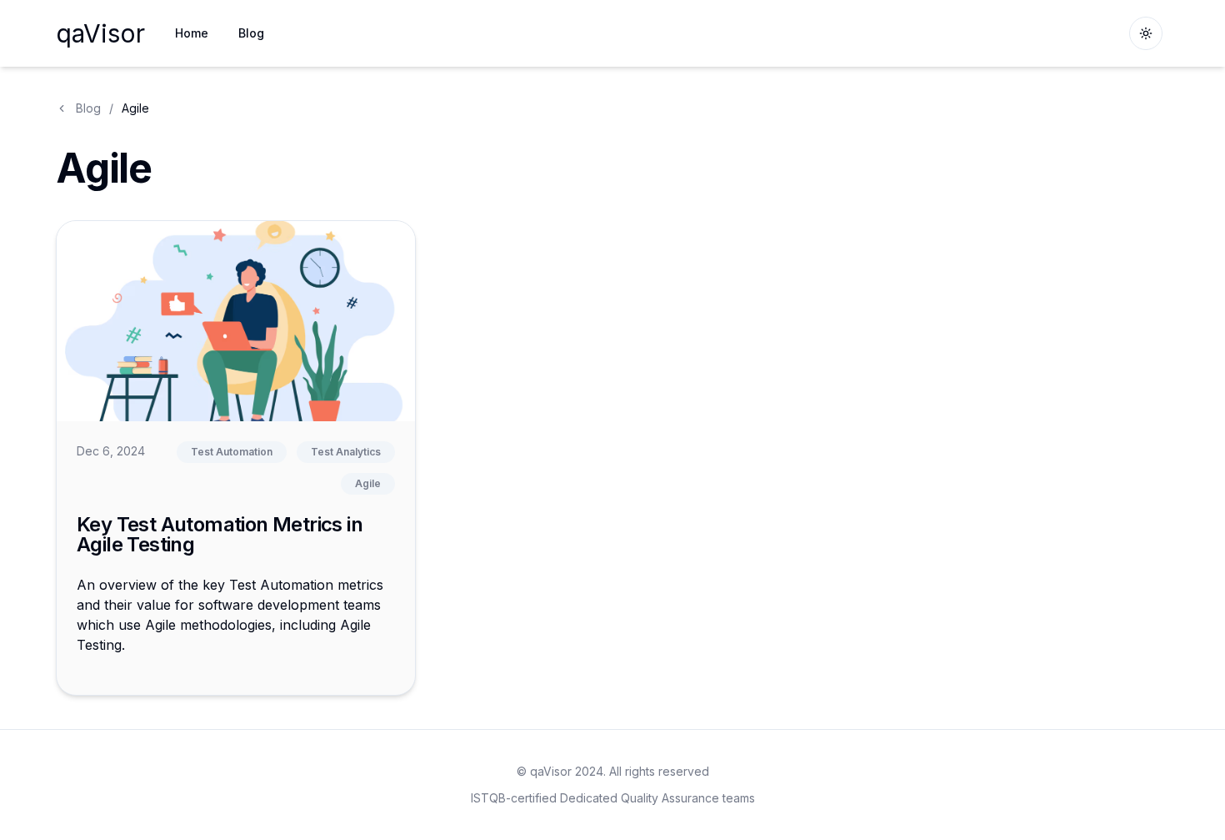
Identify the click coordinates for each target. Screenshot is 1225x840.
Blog (88, 108)
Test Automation (231, 451)
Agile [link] (135, 108)
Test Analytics (346, 451)
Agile (368, 483)
